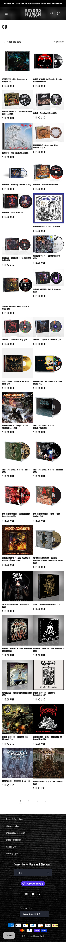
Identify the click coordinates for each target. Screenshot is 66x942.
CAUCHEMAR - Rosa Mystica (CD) (46, 226)
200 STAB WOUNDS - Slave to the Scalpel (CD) (46, 515)
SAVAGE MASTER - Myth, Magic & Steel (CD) (15, 307)
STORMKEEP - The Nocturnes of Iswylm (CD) (14, 80)
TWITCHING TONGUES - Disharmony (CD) (16, 605)
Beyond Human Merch (36, 936)
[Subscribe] (48, 872)
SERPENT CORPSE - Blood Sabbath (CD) (46, 257)
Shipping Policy (12, 825)
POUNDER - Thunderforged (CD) (45, 184)
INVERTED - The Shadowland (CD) (15, 153)
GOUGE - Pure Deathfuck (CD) (45, 113)
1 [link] (20, 801)
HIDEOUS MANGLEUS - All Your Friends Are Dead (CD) (17, 113)
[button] (6, 13)
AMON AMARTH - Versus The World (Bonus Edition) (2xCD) (16, 559)
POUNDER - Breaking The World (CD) (16, 185)
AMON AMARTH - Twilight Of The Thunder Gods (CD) (15, 427)
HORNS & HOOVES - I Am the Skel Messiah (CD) (15, 738)
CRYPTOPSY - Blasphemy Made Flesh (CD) (17, 694)
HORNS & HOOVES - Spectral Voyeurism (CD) (44, 694)
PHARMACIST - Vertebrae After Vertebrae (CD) (45, 146)
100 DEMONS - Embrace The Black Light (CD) (15, 382)
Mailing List (11, 846)
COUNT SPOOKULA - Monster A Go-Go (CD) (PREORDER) (47, 80)
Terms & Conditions (14, 819)
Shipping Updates (13, 853)
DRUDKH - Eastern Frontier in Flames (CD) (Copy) (17, 650)
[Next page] (45, 801)
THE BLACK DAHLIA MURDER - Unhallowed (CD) (44, 427)
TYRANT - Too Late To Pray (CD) (14, 340)
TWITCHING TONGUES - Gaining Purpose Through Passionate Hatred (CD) (48, 560)
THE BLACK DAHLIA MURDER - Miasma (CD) (48, 471)
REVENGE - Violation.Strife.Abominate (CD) (48, 650)
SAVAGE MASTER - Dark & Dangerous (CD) (47, 290)
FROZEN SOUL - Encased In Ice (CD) (16, 781)
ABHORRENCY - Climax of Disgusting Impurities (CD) (47, 738)
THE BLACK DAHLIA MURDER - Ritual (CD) (16, 471)
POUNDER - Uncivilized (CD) (13, 212)
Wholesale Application (15, 832)
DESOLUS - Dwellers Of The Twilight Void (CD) (16, 259)
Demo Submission (13, 839)
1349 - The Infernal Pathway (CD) (46, 604)
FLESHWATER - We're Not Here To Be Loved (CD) (47, 382)
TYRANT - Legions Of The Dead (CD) (47, 340)
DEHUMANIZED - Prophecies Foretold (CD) (48, 782)
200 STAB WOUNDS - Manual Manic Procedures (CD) (16, 515)
